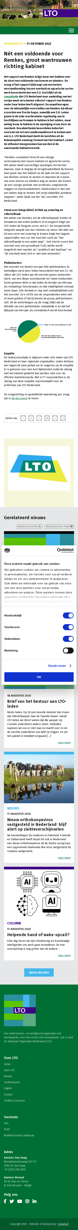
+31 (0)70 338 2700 (15, 1169)
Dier (6, 1123)
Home (7, 1064)
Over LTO (9, 1070)
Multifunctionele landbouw (19, 1135)
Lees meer (64, 742)
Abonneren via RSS (28, 526)
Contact (8, 1094)
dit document (19, 398)
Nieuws (8, 1076)
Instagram (27, 1202)
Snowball (63, 1224)
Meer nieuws (39, 972)
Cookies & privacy (14, 1100)
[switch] (68, 627)
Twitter (12, 1202)
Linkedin (34, 1202)
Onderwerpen (12, 1082)
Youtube (19, 1202)
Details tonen (57, 665)
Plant (7, 1129)
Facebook (5, 1202)
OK (39, 677)
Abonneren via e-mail (57, 526)
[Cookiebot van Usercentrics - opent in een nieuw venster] (57, 550)
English (8, 1088)
